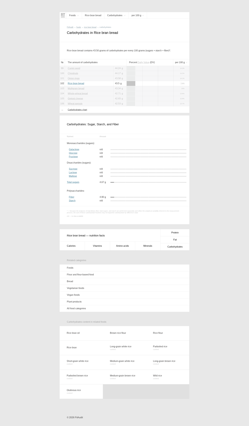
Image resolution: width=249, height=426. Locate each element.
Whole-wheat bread (78, 93)
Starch (72, 200)
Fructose (73, 156)
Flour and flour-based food (80, 274)
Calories (71, 246)
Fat (175, 239)
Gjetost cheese (75, 98)
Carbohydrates (175, 247)
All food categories (76, 308)
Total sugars (73, 182)
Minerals (147, 246)
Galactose (74, 149)
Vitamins (97, 246)
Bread (70, 281)
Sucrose (73, 169)
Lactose (73, 172)
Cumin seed (74, 68)
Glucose (73, 153)
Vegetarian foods (75, 288)
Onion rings (74, 78)
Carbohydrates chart (77, 109)
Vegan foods (73, 295)
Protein (175, 232)
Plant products (74, 301)
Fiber (71, 197)
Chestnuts (73, 73)
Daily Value (143, 62)
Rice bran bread (76, 83)
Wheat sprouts (75, 103)
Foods (70, 268)
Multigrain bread (76, 88)
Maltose (73, 176)
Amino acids (122, 246)
